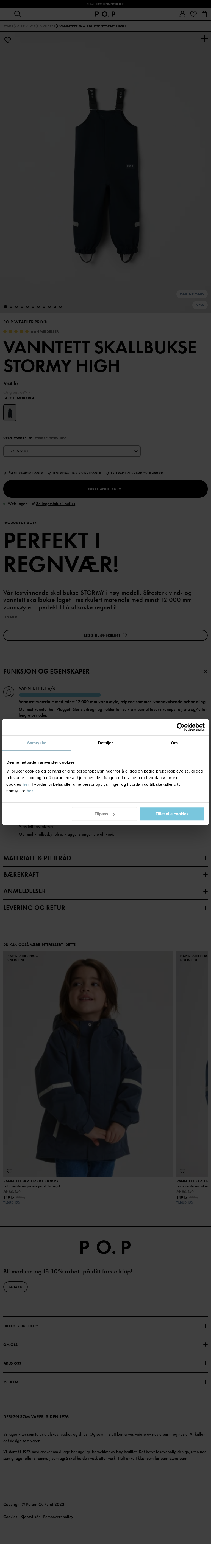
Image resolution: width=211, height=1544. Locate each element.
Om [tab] (174, 742)
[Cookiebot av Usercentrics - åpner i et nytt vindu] (181, 727)
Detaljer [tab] (105, 742)
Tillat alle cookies (172, 814)
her (26, 784)
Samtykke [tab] (36, 742)
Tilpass (101, 814)
